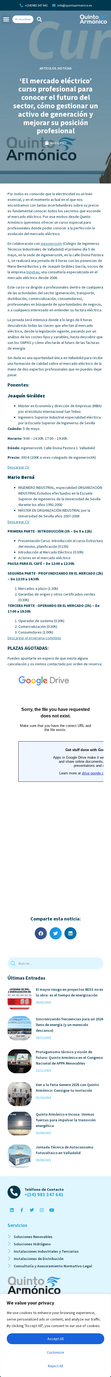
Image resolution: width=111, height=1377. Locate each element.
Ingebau (32, 272)
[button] (6, 19)
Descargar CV (18, 467)
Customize (55, 1352)
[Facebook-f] (22, 1210)
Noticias (65, 68)
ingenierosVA (51, 243)
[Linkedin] (12, 1210)
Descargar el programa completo (34, 637)
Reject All (55, 1365)
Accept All (55, 1338)
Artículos (48, 68)
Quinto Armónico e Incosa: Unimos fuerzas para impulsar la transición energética (66, 1120)
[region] (55, 1335)
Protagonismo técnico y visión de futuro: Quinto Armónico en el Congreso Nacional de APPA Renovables (69, 1057)
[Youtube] (51, 1210)
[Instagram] (41, 1210)
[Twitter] (31, 1210)
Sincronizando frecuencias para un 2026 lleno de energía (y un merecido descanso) (69, 1025)
